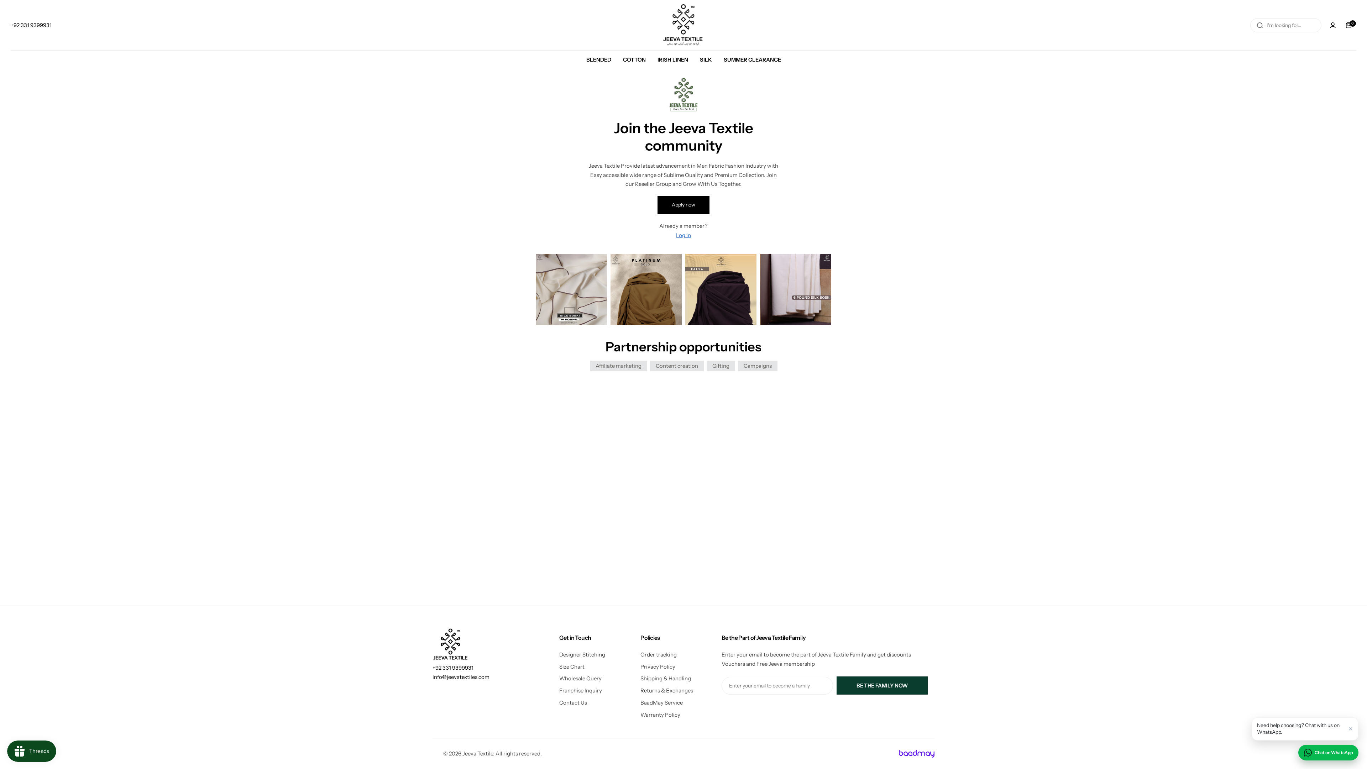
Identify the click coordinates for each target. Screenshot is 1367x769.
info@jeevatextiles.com (461, 677)
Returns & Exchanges (666, 690)
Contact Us (573, 702)
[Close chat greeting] (1351, 729)
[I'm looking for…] (1260, 25)
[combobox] (1285, 25)
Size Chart (572, 666)
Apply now (683, 205)
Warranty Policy (660, 714)
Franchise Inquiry (580, 690)
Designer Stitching (582, 654)
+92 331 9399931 (453, 667)
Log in (683, 235)
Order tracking (658, 654)
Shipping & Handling (665, 678)
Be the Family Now (882, 685)
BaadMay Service (661, 702)
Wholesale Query (580, 678)
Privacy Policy (657, 666)
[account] (1333, 25)
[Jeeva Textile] (683, 25)
